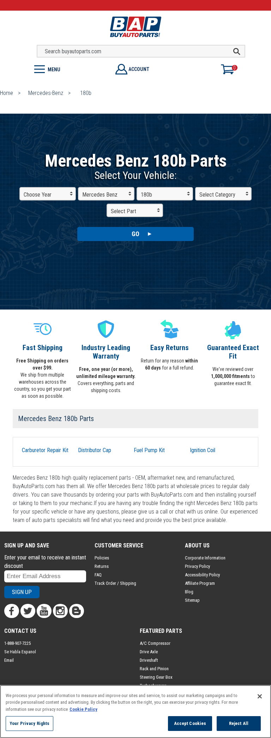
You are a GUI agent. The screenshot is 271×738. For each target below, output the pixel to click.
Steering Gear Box (156, 677)
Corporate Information (205, 557)
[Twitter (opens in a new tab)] (27, 611)
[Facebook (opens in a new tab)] (11, 611)
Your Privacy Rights (29, 723)
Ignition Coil (202, 450)
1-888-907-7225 (17, 643)
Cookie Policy (83, 709)
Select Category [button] (217, 194)
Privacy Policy (197, 566)
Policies (102, 557)
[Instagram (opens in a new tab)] (60, 611)
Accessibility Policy (202, 574)
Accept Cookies (190, 723)
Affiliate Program (200, 583)
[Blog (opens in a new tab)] (76, 611)
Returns (102, 566)
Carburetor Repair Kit (45, 450)
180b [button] (146, 194)
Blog (189, 591)
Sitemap (192, 600)
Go (135, 234)
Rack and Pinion (154, 668)
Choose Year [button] (38, 194)
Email (9, 660)
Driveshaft (149, 660)
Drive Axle (149, 651)
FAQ (98, 574)
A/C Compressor (155, 643)
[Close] (259, 696)
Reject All (238, 723)
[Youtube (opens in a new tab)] (44, 611)
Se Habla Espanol (20, 651)
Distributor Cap (94, 450)
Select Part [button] (123, 211)
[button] (67, 68)
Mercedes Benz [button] (100, 194)
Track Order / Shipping (115, 583)
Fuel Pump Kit (149, 450)
